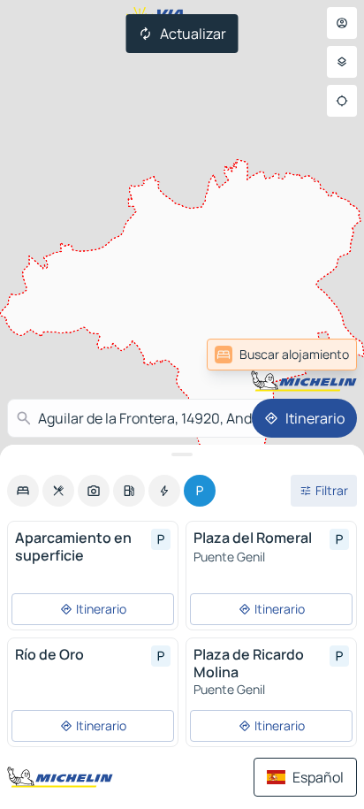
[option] (23, 491)
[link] (282, 354)
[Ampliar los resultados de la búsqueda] (182, 454)
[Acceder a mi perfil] (342, 23)
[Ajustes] (342, 62)
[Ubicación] (342, 101)
